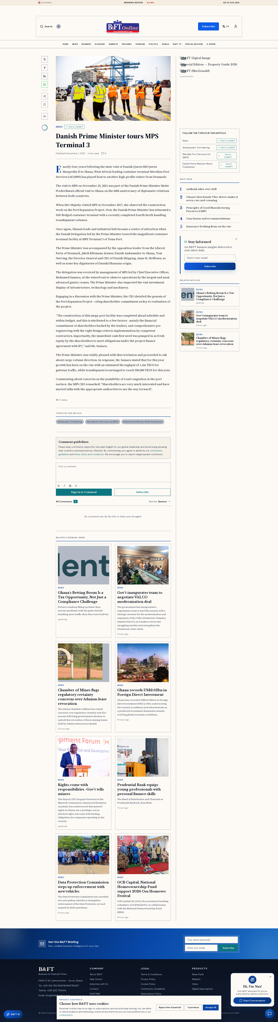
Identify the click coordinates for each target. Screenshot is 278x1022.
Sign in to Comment (84, 492)
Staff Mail (95, 993)
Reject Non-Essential (170, 1007)
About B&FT (96, 974)
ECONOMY (100, 44)
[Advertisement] (209, 101)
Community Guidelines (153, 988)
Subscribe (208, 26)
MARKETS (113, 44)
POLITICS (153, 44)
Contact (94, 988)
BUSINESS (86, 44)
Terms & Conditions (151, 974)
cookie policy (65, 1015)
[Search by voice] (58, 26)
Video (195, 984)
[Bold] (58, 485)
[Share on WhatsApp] (44, 84)
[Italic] (64, 485)
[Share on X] (44, 59)
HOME (65, 44)
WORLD (165, 44)
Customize (193, 1007)
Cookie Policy (148, 984)
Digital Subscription (202, 988)
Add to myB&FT (75, 126)
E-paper (211, 44)
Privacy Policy (148, 979)
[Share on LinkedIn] (44, 76)
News (59, 126)
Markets (196, 979)
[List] (76, 485)
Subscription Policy (151, 993)
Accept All (210, 1007)
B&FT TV (177, 44)
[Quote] (70, 485)
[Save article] (44, 104)
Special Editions (194, 44)
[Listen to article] (44, 116)
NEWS (75, 44)
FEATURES (127, 44)
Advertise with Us (99, 984)
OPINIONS (140, 44)
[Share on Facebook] (44, 67)
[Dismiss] (236, 239)
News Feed (198, 974)
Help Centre (96, 979)
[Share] (44, 96)
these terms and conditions (89, 454)
